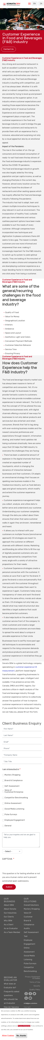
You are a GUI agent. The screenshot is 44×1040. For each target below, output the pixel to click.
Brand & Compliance (14, 781)
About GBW (9, 905)
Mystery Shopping (12, 775)
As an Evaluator (11, 928)
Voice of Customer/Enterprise (14, 791)
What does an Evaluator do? (10, 986)
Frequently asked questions (11, 993)
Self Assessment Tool (31, 934)
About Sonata (10, 909)
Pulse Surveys (11, 815)
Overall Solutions (31, 905)
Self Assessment (12, 786)
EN (34, 3)
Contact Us (8, 49)
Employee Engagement (15, 820)
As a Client (8, 924)
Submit (9, 887)
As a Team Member (12, 932)
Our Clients (9, 917)
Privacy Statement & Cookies (32, 977)
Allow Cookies (8, 1036)
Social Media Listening (14, 809)
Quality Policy (34, 990)
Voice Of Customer (28, 915)
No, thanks (21, 1036)
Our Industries (10, 913)
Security (37, 986)
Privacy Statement (24, 1026)
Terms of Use (34, 982)
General (8, 826)
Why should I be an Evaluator (11, 1001)
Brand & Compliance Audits (29, 924)
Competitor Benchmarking (16, 798)
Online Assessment (13, 803)
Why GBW (8, 920)
